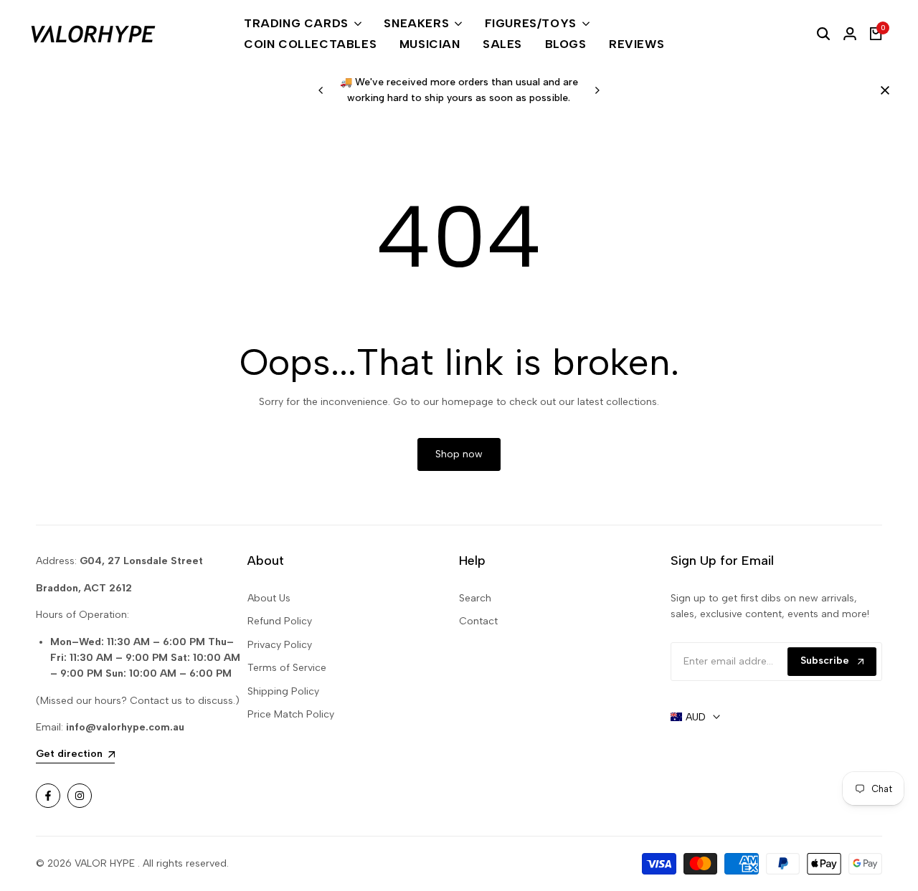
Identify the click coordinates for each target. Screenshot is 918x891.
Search (475, 598)
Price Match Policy (290, 714)
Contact (478, 621)
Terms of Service (286, 668)
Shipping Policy (283, 691)
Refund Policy (279, 621)
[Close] (882, 90)
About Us (268, 598)
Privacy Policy (279, 645)
